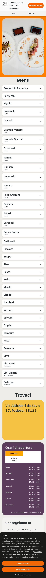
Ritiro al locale (14, 459)
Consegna (14, 453)
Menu (14, 13)
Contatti (31, 13)
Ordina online (36, 5)
